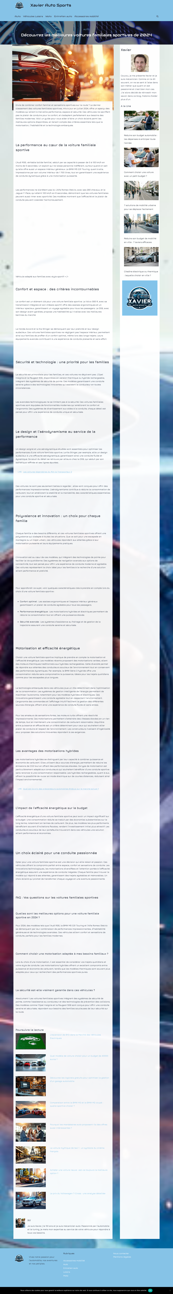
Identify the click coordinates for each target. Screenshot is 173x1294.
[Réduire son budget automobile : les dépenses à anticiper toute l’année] (141, 120)
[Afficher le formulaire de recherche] (157, 16)
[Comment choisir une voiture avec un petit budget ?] (141, 157)
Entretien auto (63, 16)
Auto (18, 16)
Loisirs (66, 1272)
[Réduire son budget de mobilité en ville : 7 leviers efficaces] (141, 223)
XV (29, 1220)
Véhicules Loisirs (33, 16)
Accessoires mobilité (86, 16)
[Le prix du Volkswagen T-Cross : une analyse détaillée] (31, 1200)
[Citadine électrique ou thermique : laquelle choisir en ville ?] (141, 256)
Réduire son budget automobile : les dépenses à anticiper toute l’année (140, 139)
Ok (150, 1290)
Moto (49, 16)
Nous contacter (121, 1253)
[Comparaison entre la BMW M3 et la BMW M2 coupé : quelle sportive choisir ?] (31, 1109)
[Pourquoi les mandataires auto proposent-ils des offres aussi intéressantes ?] (31, 1132)
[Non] (170, 1290)
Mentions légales (122, 1257)
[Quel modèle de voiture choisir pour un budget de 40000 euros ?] (31, 1062)
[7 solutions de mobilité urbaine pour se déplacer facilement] (141, 190)
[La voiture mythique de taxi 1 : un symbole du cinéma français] (31, 1154)
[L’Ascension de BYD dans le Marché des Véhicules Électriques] (31, 1041)
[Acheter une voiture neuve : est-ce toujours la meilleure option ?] (31, 1177)
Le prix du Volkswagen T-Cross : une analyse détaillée (77, 1193)
